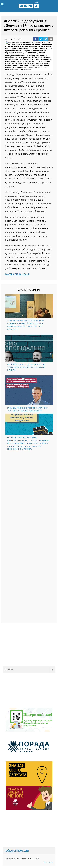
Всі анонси (48, 862)
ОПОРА (29, 6)
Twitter (40, 39)
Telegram (45, 39)
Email (50, 39)
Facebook (35, 39)
